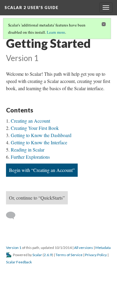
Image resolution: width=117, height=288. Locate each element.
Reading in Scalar (27, 149)
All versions (83, 247)
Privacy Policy (96, 255)
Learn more (56, 32)
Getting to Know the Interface (39, 142)
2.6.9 (48, 255)
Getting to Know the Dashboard (41, 135)
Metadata (103, 247)
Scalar (37, 255)
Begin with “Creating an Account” (42, 170)
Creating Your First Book (35, 128)
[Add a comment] (13, 215)
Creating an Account (30, 121)
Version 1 (13, 247)
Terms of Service (69, 255)
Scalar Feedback (19, 262)
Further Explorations (30, 157)
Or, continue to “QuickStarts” (37, 198)
